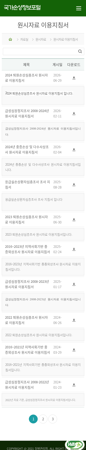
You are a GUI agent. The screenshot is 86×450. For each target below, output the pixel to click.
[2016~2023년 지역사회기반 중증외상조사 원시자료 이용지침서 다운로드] (74, 249)
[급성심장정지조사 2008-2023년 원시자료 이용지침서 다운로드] (74, 284)
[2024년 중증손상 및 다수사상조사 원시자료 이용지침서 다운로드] (74, 149)
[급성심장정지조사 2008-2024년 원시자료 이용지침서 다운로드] (74, 113)
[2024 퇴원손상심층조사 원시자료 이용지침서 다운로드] (74, 78)
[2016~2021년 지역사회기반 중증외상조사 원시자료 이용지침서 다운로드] (74, 350)
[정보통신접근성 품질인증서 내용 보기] (75, 440)
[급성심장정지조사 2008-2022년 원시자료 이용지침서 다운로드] (74, 385)
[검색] (80, 51)
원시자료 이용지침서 (65, 39)
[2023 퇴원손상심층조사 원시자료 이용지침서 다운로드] (74, 219)
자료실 (24, 39)
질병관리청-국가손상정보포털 (21, 8)
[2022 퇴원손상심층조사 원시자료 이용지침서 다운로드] (74, 320)
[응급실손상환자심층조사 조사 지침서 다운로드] (74, 184)
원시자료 (41, 39)
